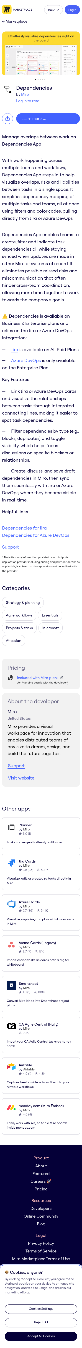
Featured (41, 1173)
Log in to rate (27, 100)
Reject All (41, 1322)
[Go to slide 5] (44, 79)
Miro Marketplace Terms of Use (41, 1258)
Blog (41, 1223)
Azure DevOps (26, 360)
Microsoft (50, 628)
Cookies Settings (41, 1309)
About (41, 1165)
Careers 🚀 (41, 1181)
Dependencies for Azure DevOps (35, 535)
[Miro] (7, 10)
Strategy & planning (23, 602)
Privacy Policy (41, 1243)
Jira (14, 349)
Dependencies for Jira (24, 528)
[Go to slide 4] (42, 79)
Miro (25, 94)
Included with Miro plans (37, 677)
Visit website (21, 778)
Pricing (41, 1189)
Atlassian (13, 640)
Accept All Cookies (41, 1336)
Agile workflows (19, 615)
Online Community (41, 1216)
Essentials (50, 615)
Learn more (34, 118)
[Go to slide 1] (35, 79)
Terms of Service (41, 1251)
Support (10, 547)
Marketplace (22, 9)
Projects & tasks (19, 628)
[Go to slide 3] (40, 79)
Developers (41, 1208)
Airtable (29, 1069)
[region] (41, 1306)
